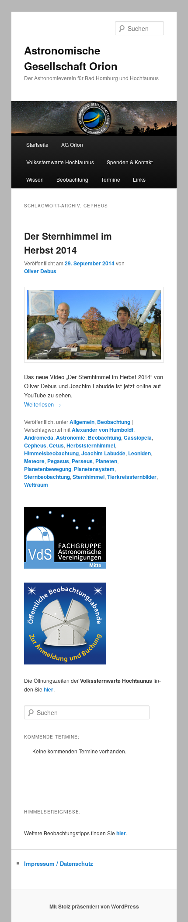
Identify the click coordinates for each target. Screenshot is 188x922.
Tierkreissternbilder (132, 477)
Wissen (35, 179)
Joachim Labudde (103, 453)
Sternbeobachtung (47, 477)
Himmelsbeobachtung (51, 453)
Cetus (56, 445)
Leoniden (139, 453)
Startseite (37, 144)
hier (48, 689)
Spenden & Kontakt (130, 162)
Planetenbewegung (47, 469)
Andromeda (38, 437)
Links (139, 179)
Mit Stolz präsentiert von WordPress (94, 906)
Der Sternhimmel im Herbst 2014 (68, 242)
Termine (110, 179)
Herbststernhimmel (90, 445)
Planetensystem (94, 469)
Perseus (82, 461)
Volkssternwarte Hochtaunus (60, 162)
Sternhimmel (88, 477)
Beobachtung (72, 179)
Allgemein (82, 422)
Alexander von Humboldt (102, 430)
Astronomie (70, 437)
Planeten (106, 461)
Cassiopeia (138, 437)
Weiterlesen (42, 404)
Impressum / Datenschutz (58, 863)
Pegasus (58, 461)
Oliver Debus (40, 271)
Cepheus (35, 445)
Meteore (34, 461)
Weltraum (36, 484)
